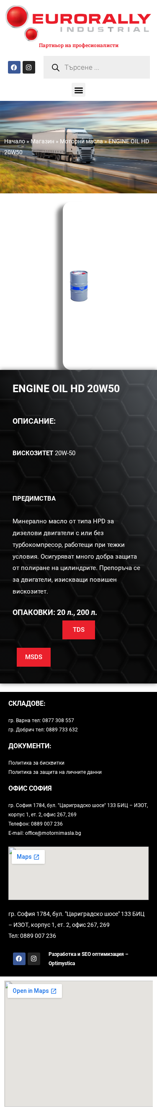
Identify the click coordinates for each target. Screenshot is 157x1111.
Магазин (42, 141)
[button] (78, 90)
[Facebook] (14, 67)
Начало (14, 141)
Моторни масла (81, 141)
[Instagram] (29, 67)
